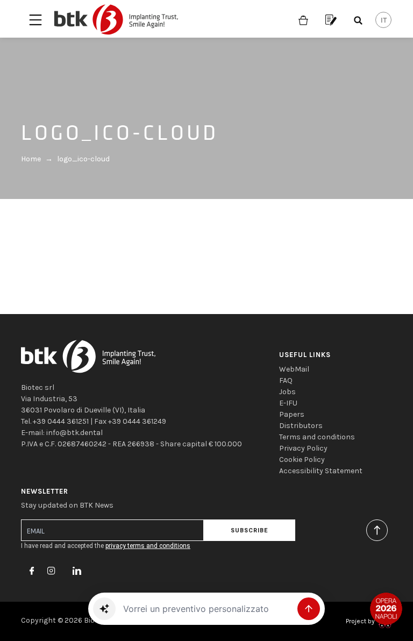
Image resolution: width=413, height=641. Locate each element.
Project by (361, 621)
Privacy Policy (303, 448)
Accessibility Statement (320, 470)
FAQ (286, 380)
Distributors (301, 425)
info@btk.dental (74, 432)
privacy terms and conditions (147, 546)
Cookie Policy (302, 459)
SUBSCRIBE (249, 530)
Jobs (287, 391)
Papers (291, 414)
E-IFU (288, 403)
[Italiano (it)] (383, 20)
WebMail (294, 369)
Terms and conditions (317, 436)
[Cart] (303, 19)
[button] (104, 608)
